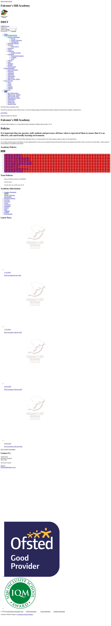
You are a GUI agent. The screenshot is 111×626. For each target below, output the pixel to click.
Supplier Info (11, 102)
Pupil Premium (12, 66)
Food (9, 62)
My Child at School (13, 93)
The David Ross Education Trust (14, 611)
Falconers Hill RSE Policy (11, 167)
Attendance (11, 74)
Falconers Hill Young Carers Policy (14, 171)
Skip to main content (6, 1)
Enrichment (11, 54)
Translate (13, 31)
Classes (10, 49)
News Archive (5, 449)
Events (9, 85)
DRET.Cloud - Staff (13, 96)
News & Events (8, 80)
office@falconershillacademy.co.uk (8, 466)
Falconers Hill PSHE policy (11, 165)
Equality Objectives (16, 40)
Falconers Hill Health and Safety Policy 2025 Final (18, 162)
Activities (13, 57)
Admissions (11, 73)
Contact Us (7, 90)
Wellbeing (10, 63)
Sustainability (14, 42)
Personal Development (17, 56)
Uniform (10, 60)
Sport (12, 59)
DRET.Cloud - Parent (14, 79)
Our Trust (10, 45)
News (9, 82)
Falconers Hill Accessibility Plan (13, 154)
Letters (9, 84)
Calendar (10, 87)
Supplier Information (59, 611)
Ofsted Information (31, 611)
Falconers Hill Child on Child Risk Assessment (17, 161)
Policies (13, 39)
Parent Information (9, 68)
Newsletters (12, 449)
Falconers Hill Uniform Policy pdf (13, 170)
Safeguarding (11, 76)
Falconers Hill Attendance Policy (13, 156)
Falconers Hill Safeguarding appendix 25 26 (16, 168)
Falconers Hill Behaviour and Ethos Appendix (16, 157)
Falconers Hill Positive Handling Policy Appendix (18, 164)
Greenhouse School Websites (25, 614)
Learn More (4, 113)
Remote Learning (16, 53)
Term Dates (11, 77)
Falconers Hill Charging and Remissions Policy (17, 159)
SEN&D (10, 65)
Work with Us (15, 46)
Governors (10, 48)
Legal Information (45, 611)
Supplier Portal (12, 104)
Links (5, 91)
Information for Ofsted (14, 98)
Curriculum (11, 51)
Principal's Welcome (13, 43)
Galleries (10, 88)
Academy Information (10, 35)
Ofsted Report (11, 99)
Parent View (11, 101)
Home (6, 34)
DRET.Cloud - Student (14, 94)
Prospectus (11, 71)
